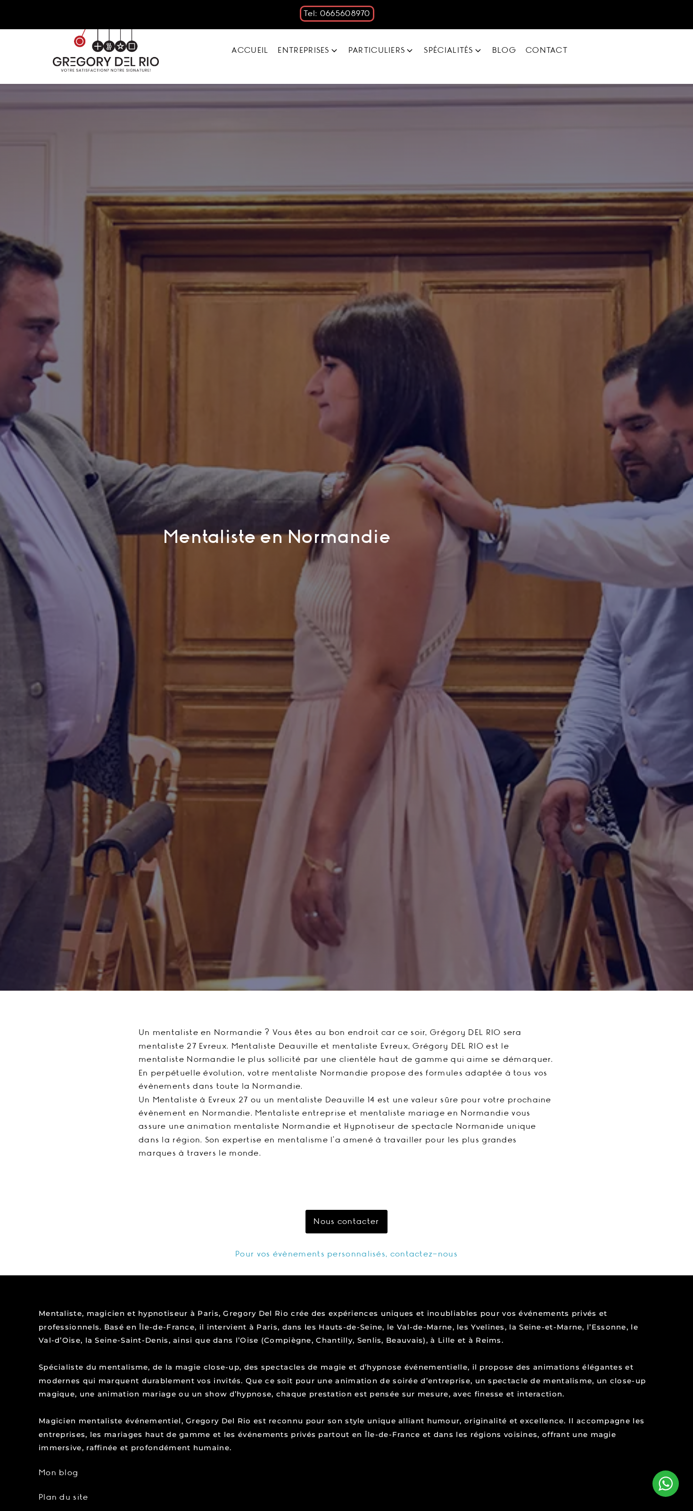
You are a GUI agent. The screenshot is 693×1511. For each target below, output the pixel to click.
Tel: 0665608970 (337, 13)
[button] (308, 50)
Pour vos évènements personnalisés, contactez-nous (346, 1254)
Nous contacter (346, 1221)
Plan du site (64, 1497)
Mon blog (58, 1473)
